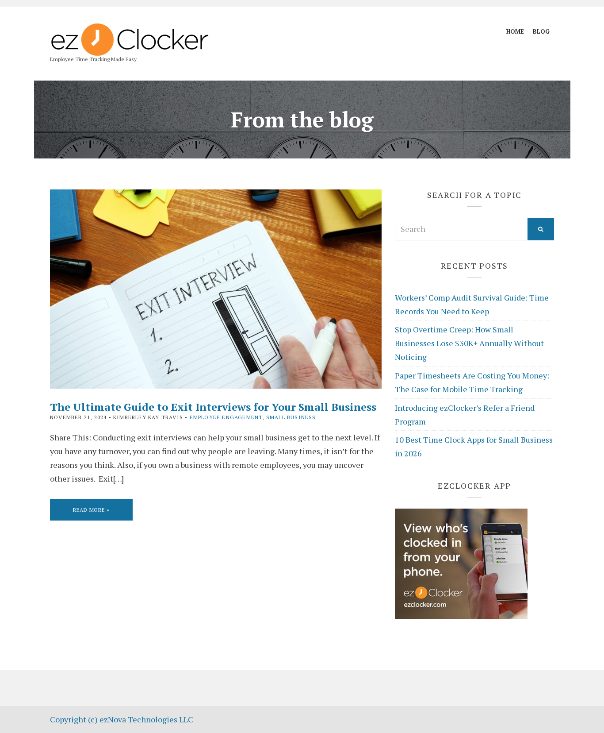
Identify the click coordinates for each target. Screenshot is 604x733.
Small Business (291, 417)
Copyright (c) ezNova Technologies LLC (121, 719)
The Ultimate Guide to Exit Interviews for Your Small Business (213, 407)
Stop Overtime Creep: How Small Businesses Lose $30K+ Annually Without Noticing (469, 343)
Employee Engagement (226, 417)
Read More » (91, 509)
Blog (541, 31)
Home (515, 31)
